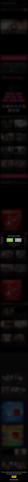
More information (14, 479)
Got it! (14, 476)
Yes (10, 240)
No (18, 240)
